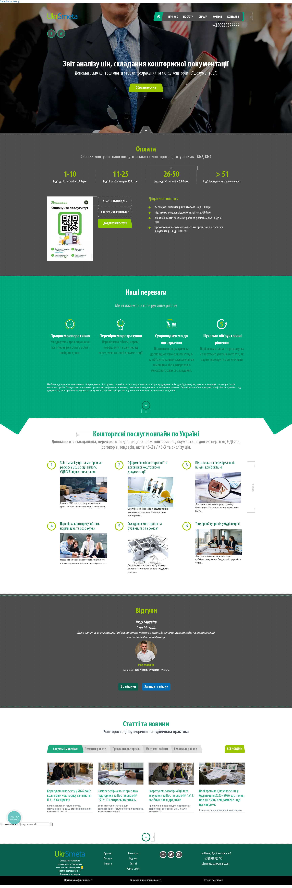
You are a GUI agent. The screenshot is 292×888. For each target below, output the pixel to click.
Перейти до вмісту (9, 1)
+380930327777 (226, 25)
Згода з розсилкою (213, 880)
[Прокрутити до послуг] (146, 405)
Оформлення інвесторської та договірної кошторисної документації (147, 467)
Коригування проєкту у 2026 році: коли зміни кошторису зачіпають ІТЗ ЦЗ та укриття (69, 795)
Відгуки (133, 858)
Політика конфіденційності (78, 880)
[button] (14, 817)
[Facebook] (51, 33)
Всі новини (234, 749)
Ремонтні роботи (95, 749)
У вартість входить (115, 201)
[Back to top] (146, 837)
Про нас (173, 16)
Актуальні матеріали (65, 749)
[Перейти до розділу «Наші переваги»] (146, 130)
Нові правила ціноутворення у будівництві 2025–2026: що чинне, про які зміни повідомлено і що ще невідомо (221, 798)
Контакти (233, 16)
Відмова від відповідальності (145, 880)
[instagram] (179, 854)
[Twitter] (61, 33)
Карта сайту (133, 868)
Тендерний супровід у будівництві (217, 524)
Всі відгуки (128, 687)
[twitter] (171, 854)
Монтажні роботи (157, 749)
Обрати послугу (146, 87)
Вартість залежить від (115, 212)
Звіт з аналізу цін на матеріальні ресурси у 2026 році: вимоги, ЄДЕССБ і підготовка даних (81, 467)
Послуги (188, 16)
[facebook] (163, 854)
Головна (160, 16)
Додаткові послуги (115, 223)
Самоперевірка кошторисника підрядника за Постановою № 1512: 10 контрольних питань (118, 795)
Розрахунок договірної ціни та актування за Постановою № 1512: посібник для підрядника (171, 795)
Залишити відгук (156, 687)
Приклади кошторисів (126, 749)
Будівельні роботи (185, 749)
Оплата (203, 16)
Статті (133, 863)
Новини (217, 16)
